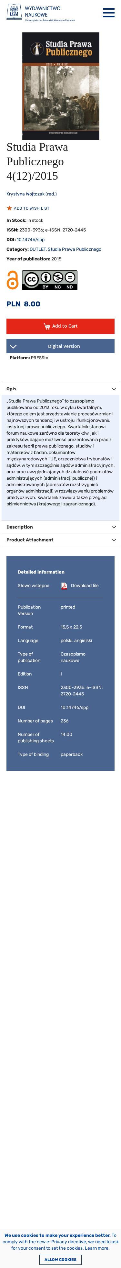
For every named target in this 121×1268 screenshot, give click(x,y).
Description (19, 527)
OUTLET (38, 249)
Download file (85, 585)
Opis (11, 389)
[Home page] (40, 13)
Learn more (96, 1248)
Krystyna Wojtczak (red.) (31, 194)
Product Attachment (30, 540)
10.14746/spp (31, 239)
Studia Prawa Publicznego (74, 249)
